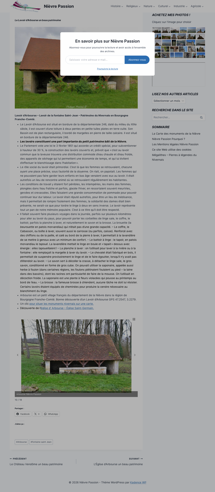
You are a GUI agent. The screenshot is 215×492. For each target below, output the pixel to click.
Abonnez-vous (137, 59)
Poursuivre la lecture (107, 68)
